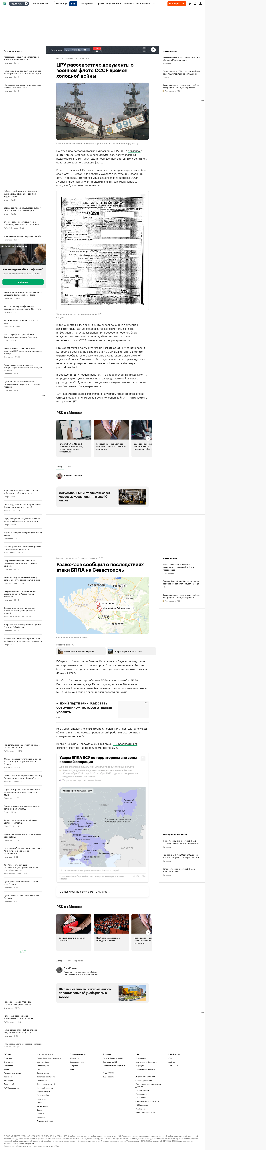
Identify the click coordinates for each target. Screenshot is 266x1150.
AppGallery (173, 1065)
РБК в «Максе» (69, 413)
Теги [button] (68, 466)
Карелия (40, 1113)
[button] (189, 4)
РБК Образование (11, 1087)
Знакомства (140, 1097)
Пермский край (43, 1091)
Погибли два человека (70, 684)
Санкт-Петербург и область (49, 1058)
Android (171, 1061)
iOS (170, 1058)
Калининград (42, 1080)
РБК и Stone (9, 326)
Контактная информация (146, 1061)
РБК (58, 716)
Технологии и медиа (12, 1072)
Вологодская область (46, 1076)
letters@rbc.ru (28, 1143)
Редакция (139, 1065)
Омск (39, 1069)
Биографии (8, 1080)
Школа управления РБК (145, 1112)
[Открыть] (23, 4)
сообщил (119, 661)
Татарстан (41, 1098)
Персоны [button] (78, 960)
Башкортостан (43, 1072)
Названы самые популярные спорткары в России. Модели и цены (181, 58)
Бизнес (7, 1069)
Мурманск (41, 1117)
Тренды (166, 76)
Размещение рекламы (145, 1069)
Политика (8, 62)
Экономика (8, 312)
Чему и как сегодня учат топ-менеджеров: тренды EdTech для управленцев (178, 567)
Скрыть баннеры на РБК (113, 1058)
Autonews (167, 63)
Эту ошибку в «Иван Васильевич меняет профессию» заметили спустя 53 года (182, 582)
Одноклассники (77, 1061)
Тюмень (40, 1102)
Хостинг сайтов (142, 1090)
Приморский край (45, 1120)
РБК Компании (10, 552)
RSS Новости (108, 1076)
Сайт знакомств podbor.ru (147, 1101)
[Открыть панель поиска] (195, 4)
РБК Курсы (140, 1108)
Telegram (74, 1065)
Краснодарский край (46, 1084)
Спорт (6, 199)
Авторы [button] (60, 466)
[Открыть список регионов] (189, 4)
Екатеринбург (43, 1061)
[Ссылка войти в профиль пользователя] (200, 3)
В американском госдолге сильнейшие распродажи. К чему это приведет (181, 86)
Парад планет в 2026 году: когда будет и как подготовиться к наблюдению (181, 72)
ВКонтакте (74, 1058)
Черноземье (42, 1106)
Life (164, 586)
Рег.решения (141, 1093)
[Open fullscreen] (143, 196)
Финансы (8, 1076)
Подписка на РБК (110, 1061)
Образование (168, 573)
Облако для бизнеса (144, 1080)
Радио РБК (16, 4)
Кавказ (39, 1109)
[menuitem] (41, 3)
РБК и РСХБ (9, 510)
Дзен (72, 1069)
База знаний (9, 1084)
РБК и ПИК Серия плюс (14, 616)
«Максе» (103, 891)
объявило (134, 151)
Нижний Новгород (45, 1087)
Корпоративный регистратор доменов (148, 1085)
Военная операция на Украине (71, 557)
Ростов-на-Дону (43, 1095)
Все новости (12, 51)
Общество (8, 298)
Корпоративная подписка (114, 1065)
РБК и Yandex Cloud (12, 873)
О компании (140, 1058)
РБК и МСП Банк (11, 227)
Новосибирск (43, 1065)
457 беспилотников (125, 743)
